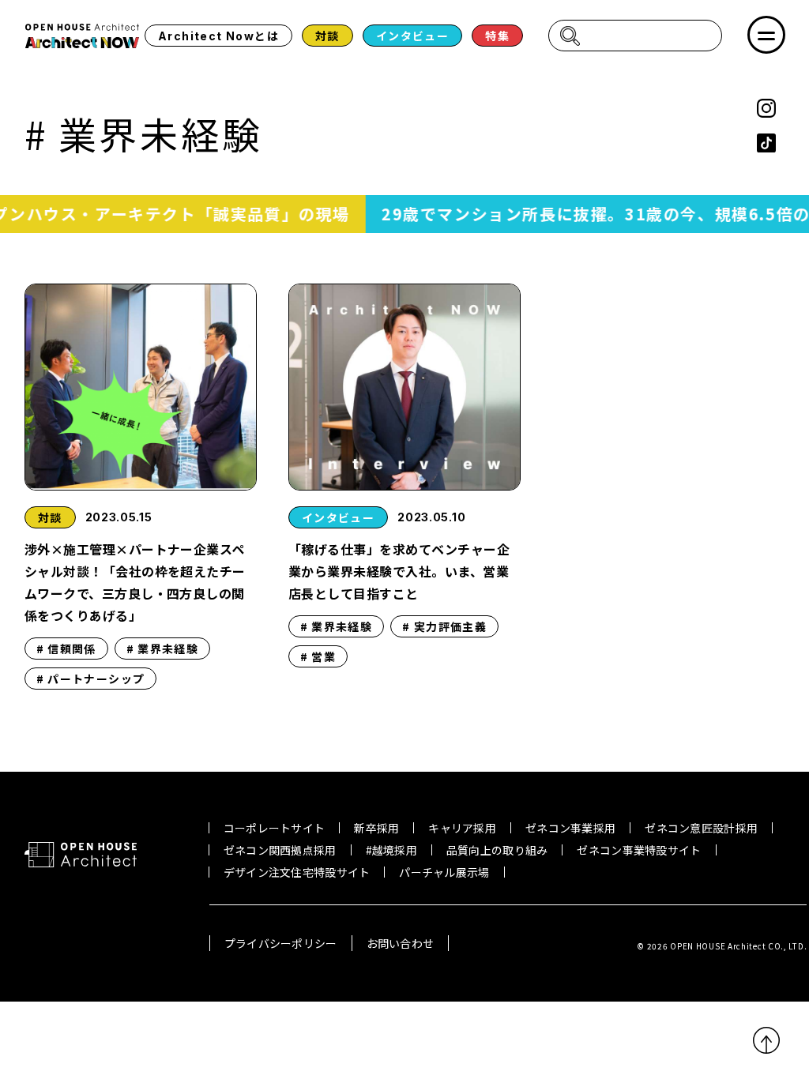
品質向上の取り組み (497, 850)
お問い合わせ (401, 943)
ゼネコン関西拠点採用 (280, 850)
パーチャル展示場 (444, 872)
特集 (497, 35)
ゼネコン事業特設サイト (639, 850)
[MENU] (766, 35)
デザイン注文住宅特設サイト (297, 872)
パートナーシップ (96, 678)
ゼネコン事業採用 (570, 828)
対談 (327, 35)
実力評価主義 (450, 626)
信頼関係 (71, 648)
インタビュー (412, 35)
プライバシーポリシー (280, 943)
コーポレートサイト (274, 828)
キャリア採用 (462, 828)
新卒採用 (376, 828)
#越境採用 (391, 850)
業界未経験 (167, 648)
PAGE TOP (766, 1040)
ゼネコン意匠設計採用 (701, 828)
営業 (323, 656)
